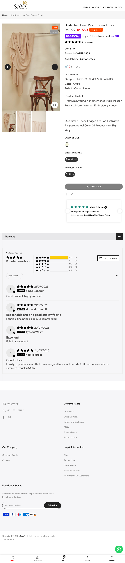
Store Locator (70, 437)
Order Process (71, 465)
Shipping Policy (71, 416)
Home (4, 15)
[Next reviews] (120, 211)
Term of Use (69, 460)
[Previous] (8, 67)
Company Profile (10, 455)
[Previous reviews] (67, 211)
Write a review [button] (108, 258)
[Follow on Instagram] (72, 194)
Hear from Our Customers (76, 475)
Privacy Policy (70, 432)
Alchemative (8, 539)
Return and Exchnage (74, 422)
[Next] (55, 67)
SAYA (22, 536)
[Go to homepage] (21, 8)
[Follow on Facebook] (66, 194)
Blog (66, 455)
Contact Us (69, 411)
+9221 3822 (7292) (15, 410)
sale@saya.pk (13, 403)
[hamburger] (7, 7)
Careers (6, 460)
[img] (25, 286)
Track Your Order (72, 470)
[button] (73, 42)
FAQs (66, 427)
